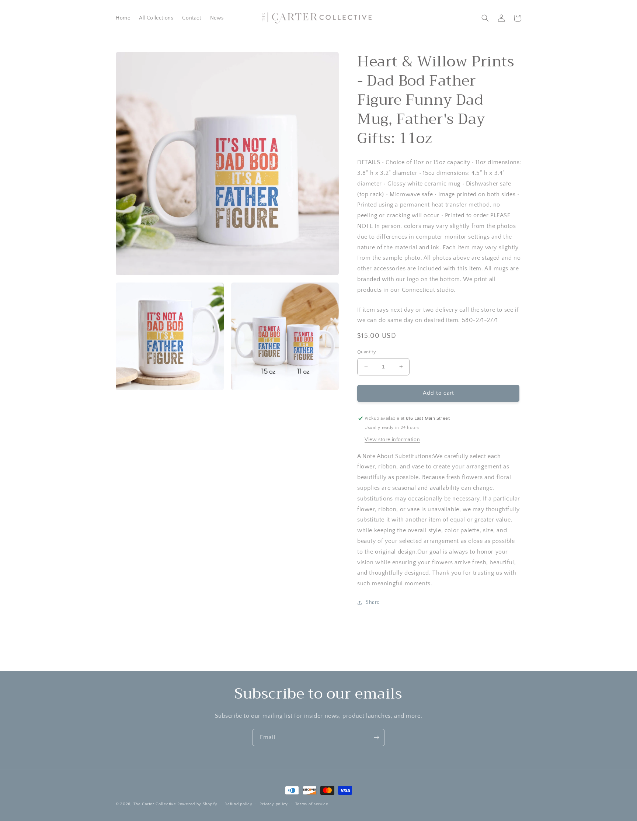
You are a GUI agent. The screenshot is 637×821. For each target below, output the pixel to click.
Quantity (366, 351)
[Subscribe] (376, 737)
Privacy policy (274, 804)
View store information (392, 440)
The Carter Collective (154, 804)
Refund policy (238, 804)
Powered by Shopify (197, 804)
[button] (485, 18)
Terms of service (311, 804)
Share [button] (373, 602)
